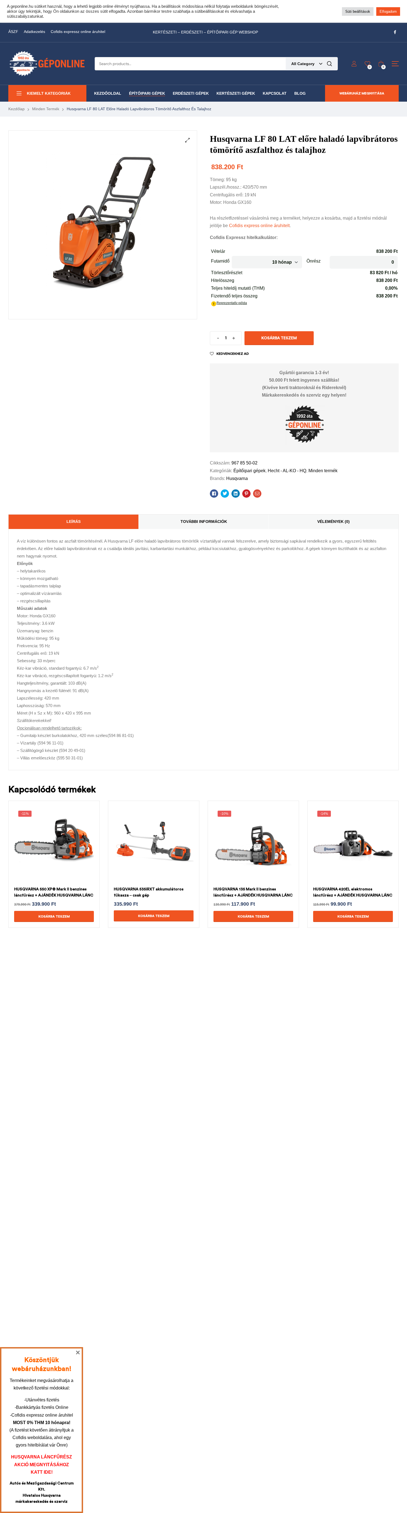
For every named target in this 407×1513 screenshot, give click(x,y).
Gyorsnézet (47, 853)
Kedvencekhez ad (233, 354)
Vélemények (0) (333, 521)
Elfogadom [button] (388, 11)
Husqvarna (237, 478)
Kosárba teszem (279, 338)
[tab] (73, 522)
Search (329, 63)
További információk (204, 521)
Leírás (73, 521)
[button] (187, 140)
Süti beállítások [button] (357, 11)
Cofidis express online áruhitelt (259, 225)
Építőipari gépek (249, 470)
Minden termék (45, 109)
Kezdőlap (16, 109)
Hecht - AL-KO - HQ (287, 470)
